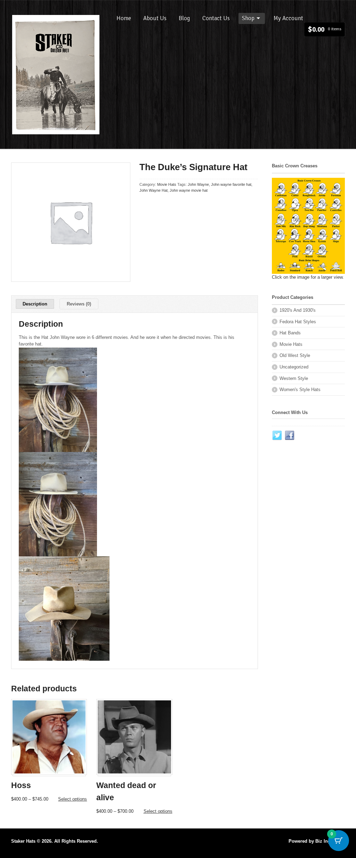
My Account (288, 18)
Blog (184, 18)
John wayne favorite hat (231, 184)
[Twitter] (277, 435)
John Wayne (198, 184)
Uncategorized (294, 367)
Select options (72, 799)
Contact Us (216, 18)
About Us (155, 18)
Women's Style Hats (300, 389)
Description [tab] (35, 304)
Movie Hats (166, 184)
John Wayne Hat (153, 190)
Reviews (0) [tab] (79, 304)
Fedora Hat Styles (298, 321)
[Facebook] (290, 435)
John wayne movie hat (189, 190)
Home (123, 18)
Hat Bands (290, 332)
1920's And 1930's (298, 310)
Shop (248, 18)
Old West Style (295, 355)
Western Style (294, 378)
